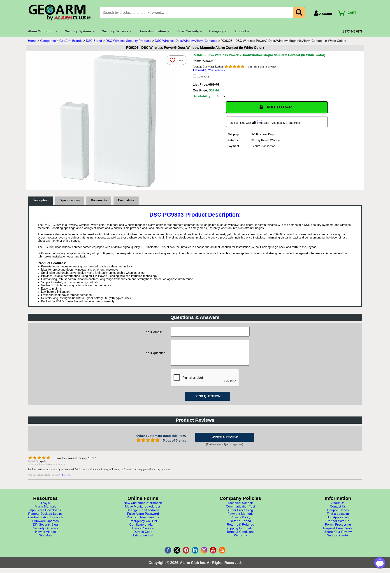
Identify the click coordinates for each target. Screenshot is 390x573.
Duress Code (143, 531)
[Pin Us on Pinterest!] (186, 550)
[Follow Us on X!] (177, 550)
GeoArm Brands (70, 40)
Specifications (70, 200)
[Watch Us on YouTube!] (213, 550)
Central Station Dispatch (45, 517)
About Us (337, 503)
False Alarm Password (143, 513)
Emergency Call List (143, 521)
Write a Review (217, 70)
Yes (63, 474)
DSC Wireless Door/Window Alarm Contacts (186, 40)
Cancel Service (143, 528)
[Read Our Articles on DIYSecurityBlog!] (222, 550)
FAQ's (45, 503)
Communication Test (240, 506)
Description (40, 200)
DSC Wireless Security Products (128, 40)
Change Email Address (143, 510)
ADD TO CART (279, 107)
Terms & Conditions (240, 531)
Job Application (338, 517)
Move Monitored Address (143, 506)
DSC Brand (94, 40)
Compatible (126, 200)
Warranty (240, 535)
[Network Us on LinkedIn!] (195, 550)
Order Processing (240, 510)
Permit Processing (338, 524)
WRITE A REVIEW (225, 437)
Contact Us (338, 506)
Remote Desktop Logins (45, 513)
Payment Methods (240, 513)
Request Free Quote (338, 528)
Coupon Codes (338, 510)
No (69, 474)
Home (32, 40)
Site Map (45, 535)
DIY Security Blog (45, 524)
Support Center (338, 535)
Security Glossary (45, 528)
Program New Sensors (143, 517)
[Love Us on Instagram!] (204, 550)
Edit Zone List (143, 535)
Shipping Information (240, 528)
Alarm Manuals (45, 506)
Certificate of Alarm (142, 524)
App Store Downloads (45, 510)
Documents (99, 200)
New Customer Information (143, 503)
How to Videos (45, 531)
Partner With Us (338, 521)
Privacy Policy (240, 517)
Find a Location (338, 513)
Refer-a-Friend (240, 521)
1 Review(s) (199, 70)
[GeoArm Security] (61, 13)
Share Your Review (338, 531)
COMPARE (202, 76)
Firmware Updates (45, 521)
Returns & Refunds (240, 524)
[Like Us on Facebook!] (168, 550)
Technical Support (240, 503)
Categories (48, 40)
